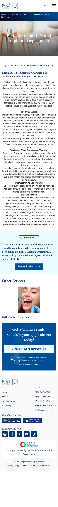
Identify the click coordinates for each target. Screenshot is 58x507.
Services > (16, 15)
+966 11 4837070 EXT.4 (45, 406)
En (45, 6)
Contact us (6, 406)
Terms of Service (29, 466)
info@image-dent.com (43, 410)
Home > (5, 15)
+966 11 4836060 (42, 392)
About (4, 392)
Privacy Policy (13, 466)
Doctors (5, 397)
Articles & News (8, 401)
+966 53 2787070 (42, 401)
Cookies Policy (44, 466)
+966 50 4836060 (42, 397)
